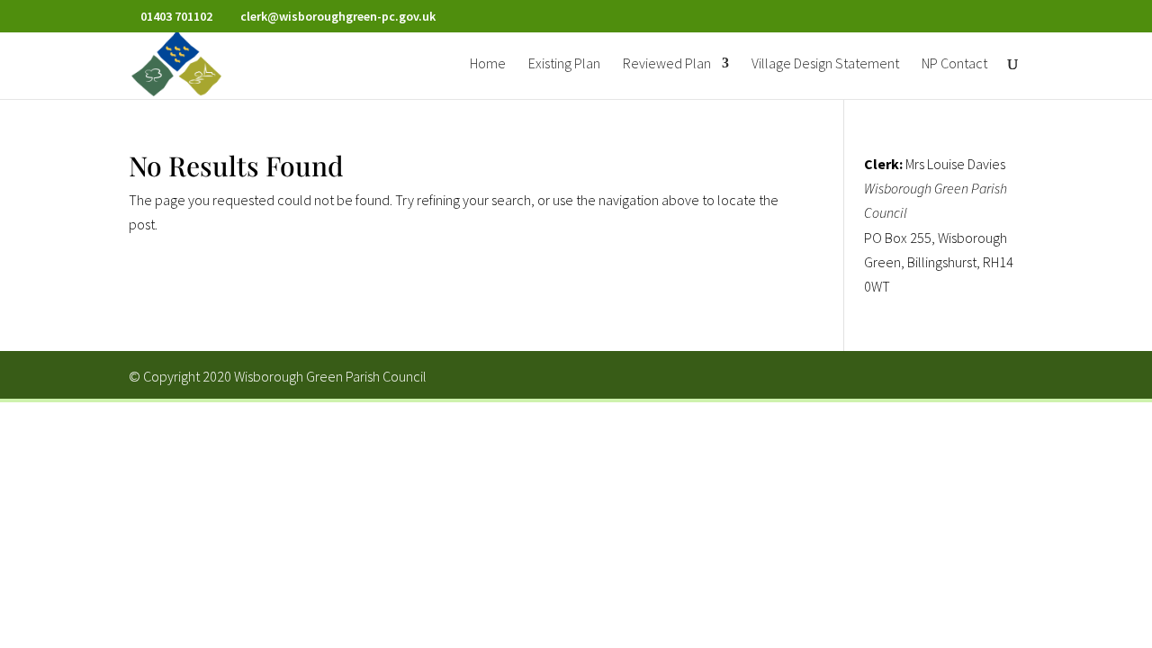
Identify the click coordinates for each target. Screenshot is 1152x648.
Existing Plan (564, 64)
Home (488, 64)
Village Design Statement (825, 64)
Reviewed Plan (667, 64)
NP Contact (954, 64)
